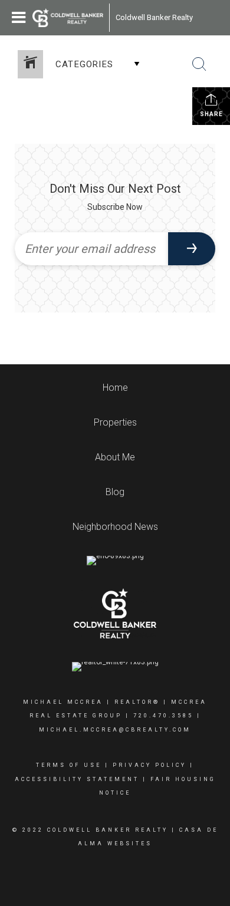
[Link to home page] (67, 17)
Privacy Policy (149, 765)
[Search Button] (199, 64)
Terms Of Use (68, 765)
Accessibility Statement (77, 779)
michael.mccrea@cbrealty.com (115, 730)
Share (211, 114)
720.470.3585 (163, 716)
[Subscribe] (191, 248)
